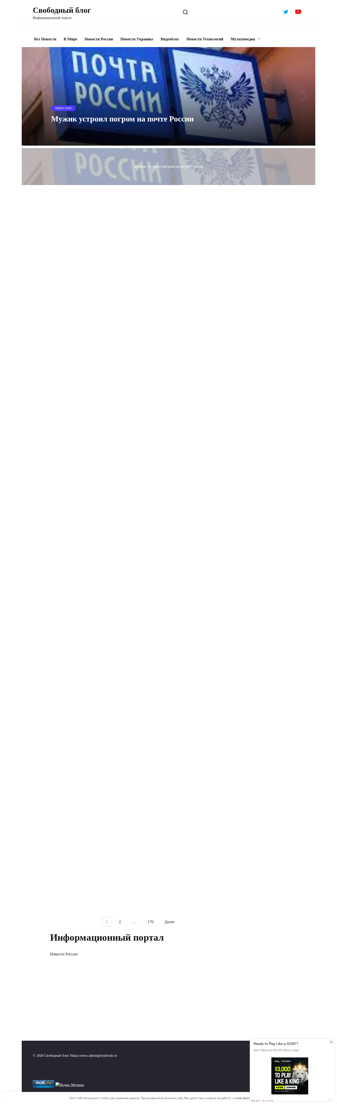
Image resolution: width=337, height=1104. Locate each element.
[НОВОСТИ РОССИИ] (91, 432)
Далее (169, 922)
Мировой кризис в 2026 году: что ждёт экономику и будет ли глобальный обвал (185, 383)
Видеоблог (170, 39)
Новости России (99, 39)
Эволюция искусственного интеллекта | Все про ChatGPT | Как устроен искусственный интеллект (89, 677)
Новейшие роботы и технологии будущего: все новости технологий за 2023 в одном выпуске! (181, 677)
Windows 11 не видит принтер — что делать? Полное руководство (181, 325)
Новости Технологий (205, 39)
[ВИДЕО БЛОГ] (91, 253)
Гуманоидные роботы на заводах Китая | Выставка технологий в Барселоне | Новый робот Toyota (90, 593)
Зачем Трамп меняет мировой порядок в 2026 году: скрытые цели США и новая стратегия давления (90, 394)
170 (150, 922)
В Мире (70, 39)
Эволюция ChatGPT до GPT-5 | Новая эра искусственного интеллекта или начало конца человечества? (87, 889)
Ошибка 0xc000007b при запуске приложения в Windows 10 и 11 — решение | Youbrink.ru (177, 223)
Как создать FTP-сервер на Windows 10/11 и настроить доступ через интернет (186, 512)
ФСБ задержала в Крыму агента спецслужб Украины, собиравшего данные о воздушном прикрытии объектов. (83, 276)
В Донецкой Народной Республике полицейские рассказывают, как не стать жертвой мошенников (179, 747)
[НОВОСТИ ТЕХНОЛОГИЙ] (186, 203)
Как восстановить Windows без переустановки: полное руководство (180, 448)
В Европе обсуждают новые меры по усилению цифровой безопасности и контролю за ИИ (86, 530)
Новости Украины (136, 39)
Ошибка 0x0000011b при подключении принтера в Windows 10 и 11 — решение (90, 325)
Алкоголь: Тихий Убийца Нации (176, 797)
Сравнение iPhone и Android (171, 867)
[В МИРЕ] (91, 374)
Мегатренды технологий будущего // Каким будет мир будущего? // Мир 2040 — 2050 (90, 818)
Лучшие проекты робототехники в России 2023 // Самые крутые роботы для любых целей (86, 747)
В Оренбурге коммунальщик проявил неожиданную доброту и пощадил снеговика (87, 452)
